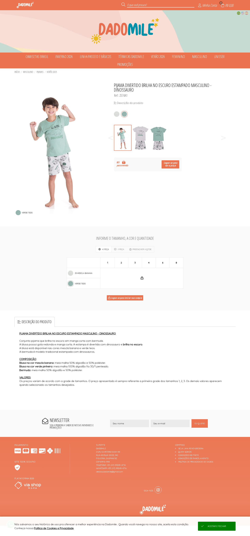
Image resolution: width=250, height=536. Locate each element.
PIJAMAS (40, 72)
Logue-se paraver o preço (170, 164)
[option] (123, 138)
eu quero (200, 423)
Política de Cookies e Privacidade (54, 528)
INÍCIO (17, 72)
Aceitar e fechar (217, 526)
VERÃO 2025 (52, 72)
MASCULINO (28, 72)
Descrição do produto (37, 321)
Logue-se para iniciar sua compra (126, 298)
